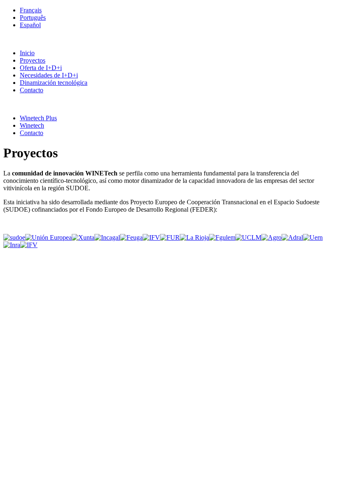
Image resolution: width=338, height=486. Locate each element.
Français (31, 10)
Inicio (27, 52)
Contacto (31, 89)
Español (30, 24)
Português (33, 17)
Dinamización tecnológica (53, 82)
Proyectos (32, 60)
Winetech (32, 125)
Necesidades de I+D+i (49, 75)
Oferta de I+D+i (41, 67)
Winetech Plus (38, 118)
